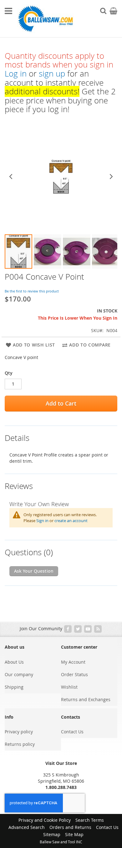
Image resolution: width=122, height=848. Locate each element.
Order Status (74, 674)
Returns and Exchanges (85, 699)
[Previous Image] (11, 176)
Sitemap (51, 834)
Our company (19, 674)
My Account (73, 662)
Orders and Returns (70, 827)
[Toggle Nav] (8, 11)
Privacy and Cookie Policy (44, 820)
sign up (52, 73)
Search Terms (89, 820)
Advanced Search (26, 827)
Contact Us (72, 732)
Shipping (14, 687)
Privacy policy (19, 732)
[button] (18, 251)
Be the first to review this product (32, 291)
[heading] (61, 434)
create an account (71, 520)
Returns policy (20, 744)
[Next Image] (111, 176)
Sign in (42, 520)
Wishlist (69, 687)
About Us (14, 662)
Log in (16, 73)
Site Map (74, 834)
